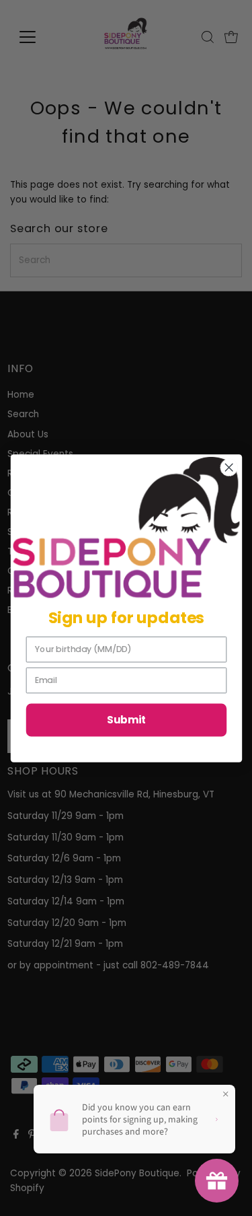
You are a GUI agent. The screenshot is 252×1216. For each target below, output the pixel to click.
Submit (125, 720)
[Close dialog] (229, 467)
